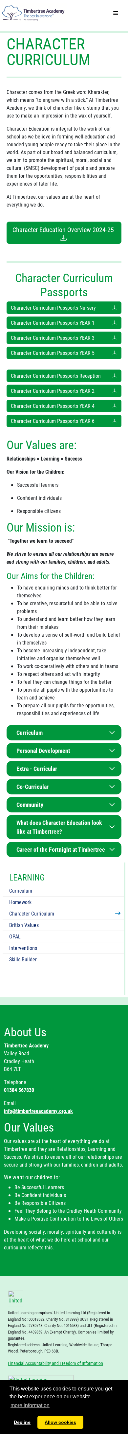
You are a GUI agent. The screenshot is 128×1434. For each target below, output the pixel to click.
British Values (24, 924)
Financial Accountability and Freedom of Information (55, 1363)
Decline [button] (22, 1422)
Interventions (23, 947)
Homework (20, 902)
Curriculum (20, 890)
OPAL (15, 936)
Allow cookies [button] (60, 1422)
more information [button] (30, 1405)
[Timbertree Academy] (33, 10)
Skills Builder (23, 959)
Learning (27, 877)
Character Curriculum (31, 913)
